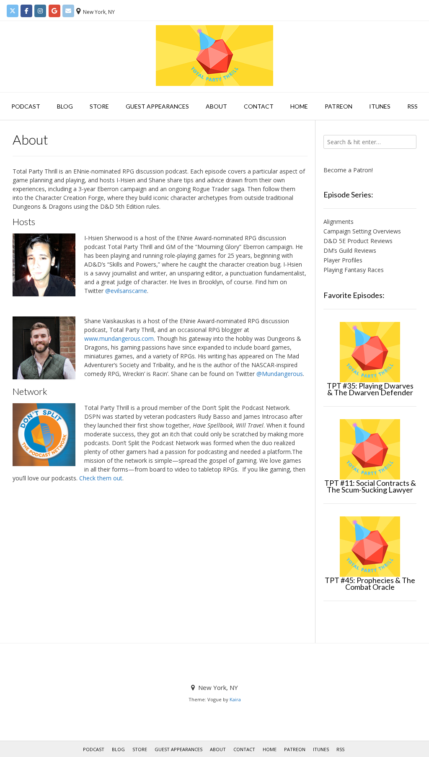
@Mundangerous (279, 374)
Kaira (235, 699)
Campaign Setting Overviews (362, 231)
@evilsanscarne (126, 291)
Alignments (338, 222)
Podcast (25, 106)
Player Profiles (342, 260)
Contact (259, 106)
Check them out (100, 478)
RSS (412, 106)
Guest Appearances (157, 106)
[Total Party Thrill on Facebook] (26, 11)
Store (99, 106)
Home (299, 106)
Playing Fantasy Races (353, 270)
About (216, 106)
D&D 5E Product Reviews (358, 241)
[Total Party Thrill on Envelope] (68, 11)
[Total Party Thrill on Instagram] (40, 11)
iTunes (379, 106)
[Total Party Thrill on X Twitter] (12, 11)
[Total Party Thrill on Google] (54, 11)
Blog (65, 106)
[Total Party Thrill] (214, 55)
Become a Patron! (348, 170)
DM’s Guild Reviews (349, 250)
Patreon (338, 106)
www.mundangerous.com (119, 338)
